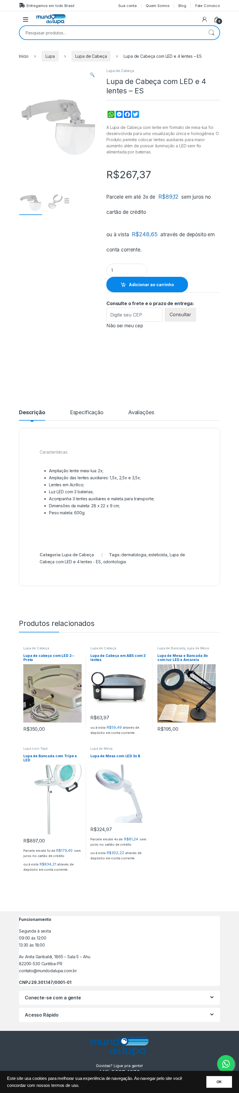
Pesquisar (211, 32)
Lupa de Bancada (171, 648)
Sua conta (127, 5)
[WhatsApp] (110, 117)
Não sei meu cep (124, 325)
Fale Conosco (207, 5)
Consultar (180, 314)
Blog (182, 5)
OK (219, 1082)
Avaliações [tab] (141, 412)
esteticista (157, 554)
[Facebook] (127, 117)
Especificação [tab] (86, 412)
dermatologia (133, 554)
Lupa (50, 56)
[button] (92, 74)
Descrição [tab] (32, 412)
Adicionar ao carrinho (151, 284)
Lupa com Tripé (35, 748)
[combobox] (111, 32)
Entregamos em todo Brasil (50, 5)
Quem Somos (158, 5)
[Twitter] (135, 117)
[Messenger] (119, 117)
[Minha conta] (204, 19)
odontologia (114, 561)
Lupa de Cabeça (91, 56)
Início (24, 56)
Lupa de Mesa (198, 648)
